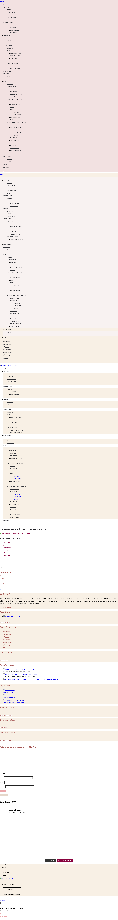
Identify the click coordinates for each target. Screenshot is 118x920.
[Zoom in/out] (0, 916)
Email (2, 782)
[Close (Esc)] (6, 916)
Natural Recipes (15, 117)
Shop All (13, 89)
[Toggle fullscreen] (2, 916)
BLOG (5, 81)
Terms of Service (8, 884)
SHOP (5, 4)
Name (2, 778)
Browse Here (4, 660)
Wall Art (10, 25)
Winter (16, 135)
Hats (8, 20)
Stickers (9, 40)
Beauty (12, 101)
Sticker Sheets (11, 43)
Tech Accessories (12, 63)
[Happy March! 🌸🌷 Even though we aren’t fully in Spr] (73, 834)
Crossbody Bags (15, 53)
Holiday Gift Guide (16, 94)
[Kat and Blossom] (6, 878)
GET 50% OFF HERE (5, 740)
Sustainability (8, 889)
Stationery (7, 35)
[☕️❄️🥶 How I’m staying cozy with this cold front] (103, 837)
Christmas (17, 130)
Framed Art (14, 32)
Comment (3, 773)
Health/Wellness (15, 150)
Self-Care (13, 142)
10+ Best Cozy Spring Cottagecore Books (16, 671)
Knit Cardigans (11, 17)
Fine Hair (16, 112)
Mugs (8, 76)
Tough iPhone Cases (16, 66)
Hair (11, 109)
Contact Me (7, 607)
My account (7, 156)
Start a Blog (14, 153)
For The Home (7, 22)
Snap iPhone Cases (16, 68)
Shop (5, 864)
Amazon (12, 96)
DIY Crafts (13, 137)
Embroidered (7, 71)
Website (2, 787)
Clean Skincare (15, 104)
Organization (14, 148)
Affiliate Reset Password (11, 894)
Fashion (12, 119)
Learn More (3, 727)
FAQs (4, 875)
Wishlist (9, 159)
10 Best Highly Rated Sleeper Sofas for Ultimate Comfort (21, 681)
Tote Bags (13, 58)
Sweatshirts (11, 12)
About (5, 870)
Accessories (7, 45)
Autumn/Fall (18, 132)
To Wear (6, 7)
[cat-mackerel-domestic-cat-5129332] (16, 534)
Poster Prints (15, 30)
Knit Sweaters (11, 14)
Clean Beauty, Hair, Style (15, 99)
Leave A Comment (6, 572)
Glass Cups (10, 78)
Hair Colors (18, 114)
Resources (13, 91)
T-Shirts (9, 9)
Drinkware (6, 73)
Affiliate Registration (10, 892)
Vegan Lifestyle (15, 140)
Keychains (10, 48)
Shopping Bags (15, 55)
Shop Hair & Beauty (6, 715)
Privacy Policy (8, 882)
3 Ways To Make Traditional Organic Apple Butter (19, 676)
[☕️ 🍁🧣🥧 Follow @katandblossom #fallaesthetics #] (14, 822)
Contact (6, 872)
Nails (12, 107)
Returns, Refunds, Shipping (12, 887)
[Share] (4, 916)
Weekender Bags (15, 61)
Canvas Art (13, 27)
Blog (5, 867)
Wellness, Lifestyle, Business (16, 122)
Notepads (10, 37)
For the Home (14, 125)
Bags (8, 50)
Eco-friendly (14, 145)
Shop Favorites (12, 86)
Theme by (3, 900)
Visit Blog (10, 84)
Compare (9, 161)
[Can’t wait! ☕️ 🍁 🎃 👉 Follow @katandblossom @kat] (44, 824)
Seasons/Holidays (16, 127)
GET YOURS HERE (5, 622)
